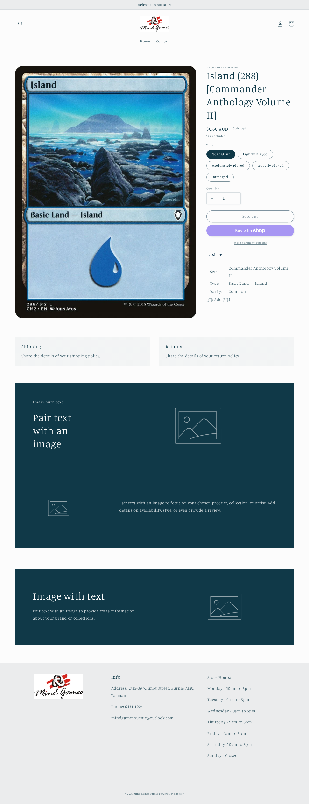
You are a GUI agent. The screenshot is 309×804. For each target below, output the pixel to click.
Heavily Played (271, 165)
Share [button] (217, 254)
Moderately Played (228, 165)
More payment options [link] (250, 242)
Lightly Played (255, 154)
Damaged (220, 177)
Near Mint (221, 154)
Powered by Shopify (171, 793)
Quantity (213, 188)
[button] (20, 23)
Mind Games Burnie (146, 793)
